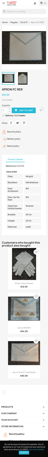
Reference (11, 166)
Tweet (17, 122)
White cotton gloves (24, 283)
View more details (36, 449)
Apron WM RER (24, 328)
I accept (24, 452)
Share (11, 122)
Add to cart (23, 110)
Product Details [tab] (15, 159)
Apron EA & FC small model (24, 372)
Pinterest (24, 122)
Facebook (4, 392)
